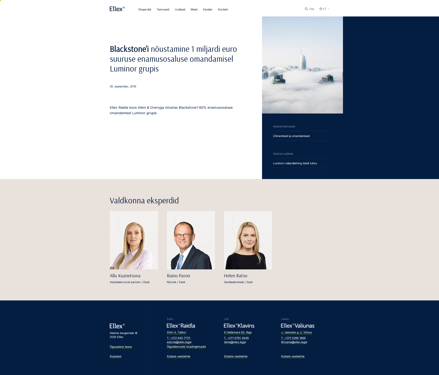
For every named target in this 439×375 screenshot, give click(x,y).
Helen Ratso (235, 275)
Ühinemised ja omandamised (291, 136)
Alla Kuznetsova (125, 275)
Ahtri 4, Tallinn (176, 332)
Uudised (180, 9)
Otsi (311, 9)
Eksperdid (144, 9)
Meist (194, 9)
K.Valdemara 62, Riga (238, 332)
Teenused (163, 9)
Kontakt (223, 9)
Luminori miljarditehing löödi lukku (295, 163)
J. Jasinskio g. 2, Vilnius (296, 332)
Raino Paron (178, 275)
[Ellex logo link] (117, 9)
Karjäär (207, 9)
